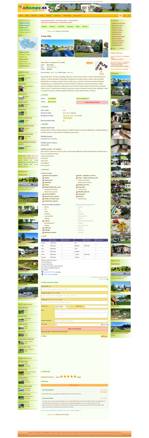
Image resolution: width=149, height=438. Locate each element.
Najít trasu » (89, 63)
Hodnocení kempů (24, 54)
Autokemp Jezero (23, 324)
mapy (91, 435)
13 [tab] (89, 60)
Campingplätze (45, 432)
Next (107, 49)
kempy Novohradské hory (30, 158)
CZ (120, 15)
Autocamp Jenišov (117, 25)
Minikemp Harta (23, 369)
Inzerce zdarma (23, 59)
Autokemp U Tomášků (24, 230)
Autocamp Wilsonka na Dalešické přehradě (27, 143)
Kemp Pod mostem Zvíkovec (118, 319)
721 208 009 (52, 98)
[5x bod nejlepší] (75, 376)
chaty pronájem (100, 435)
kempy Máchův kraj (32, 162)
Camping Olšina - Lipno (25, 347)
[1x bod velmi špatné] (61, 376)
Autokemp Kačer (117, 32)
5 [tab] (68, 60)
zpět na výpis (51, 31)
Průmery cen (23, 57)
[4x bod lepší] (71, 376)
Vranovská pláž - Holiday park (26, 339)
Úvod (20, 15)
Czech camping (37, 432)
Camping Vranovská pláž (118, 23)
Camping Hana (22, 84)
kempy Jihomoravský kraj (48, 20)
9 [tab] (78, 60)
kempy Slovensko (24, 30)
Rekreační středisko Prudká (26, 134)
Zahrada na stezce (23, 102)
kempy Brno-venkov (61, 20)
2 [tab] (60, 60)
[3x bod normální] (68, 376)
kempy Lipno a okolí (24, 156)
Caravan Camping (117, 30)
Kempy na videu (24, 52)
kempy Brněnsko (73, 20)
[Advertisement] (28, 420)
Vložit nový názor (75, 385)
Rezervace (70, 26)
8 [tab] (76, 60)
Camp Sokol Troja (23, 308)
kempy (30, 432)
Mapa (27, 15)
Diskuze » (77, 410)
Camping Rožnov (117, 45)
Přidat (114, 48)
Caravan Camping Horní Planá (26, 217)
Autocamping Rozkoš (118, 36)
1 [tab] (58, 60)
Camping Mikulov (23, 378)
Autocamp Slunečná (24, 402)
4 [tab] (65, 60)
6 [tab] (70, 60)
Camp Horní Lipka (23, 361)
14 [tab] (91, 60)
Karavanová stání (24, 20)
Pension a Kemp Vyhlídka (25, 386)
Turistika (58, 149)
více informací (99, 1)
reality (56, 435)
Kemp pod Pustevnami (25, 394)
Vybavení (52, 26)
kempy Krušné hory (25, 164)
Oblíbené (121, 48)
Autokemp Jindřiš (117, 43)
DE (125, 15)
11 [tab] (83, 60)
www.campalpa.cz (82, 98)
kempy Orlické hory (25, 160)
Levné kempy (23, 61)
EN (129, 15)
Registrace (75, 432)
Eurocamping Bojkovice (118, 41)
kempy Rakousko (117, 435)
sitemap (81, 432)
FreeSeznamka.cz (24, 66)
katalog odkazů (84, 435)
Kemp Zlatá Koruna (23, 271)
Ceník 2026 (61, 26)
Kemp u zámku (22, 203)
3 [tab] (63, 60)
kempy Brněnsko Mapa (65, 22)
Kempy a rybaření (24, 23)
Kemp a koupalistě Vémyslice (26, 126)
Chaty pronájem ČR (25, 32)
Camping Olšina (116, 34)
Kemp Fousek (22, 244)
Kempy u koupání (24, 25)
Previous (42, 49)
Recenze (34, 15)
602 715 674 (52, 102)
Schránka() (67, 15)
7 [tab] (73, 60)
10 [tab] (81, 60)
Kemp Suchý (22, 331)
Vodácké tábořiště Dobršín (119, 68)
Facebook (53, 432)
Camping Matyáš (22, 284)
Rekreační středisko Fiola (25, 118)
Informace (57, 15)
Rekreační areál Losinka (24, 257)
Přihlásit (48, 15)
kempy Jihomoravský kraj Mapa (49, 22)
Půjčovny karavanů (25, 63)
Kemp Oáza (21, 75)
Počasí (42, 15)
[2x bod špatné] (65, 376)
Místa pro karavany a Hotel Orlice (27, 298)
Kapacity (44, 26)
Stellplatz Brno (22, 109)
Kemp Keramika (23, 175)
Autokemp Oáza (23, 94)
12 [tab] (86, 60)
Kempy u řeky (23, 27)
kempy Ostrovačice (62, 31)
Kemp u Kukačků (117, 39)
